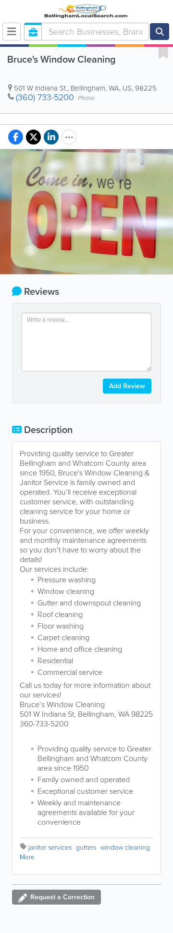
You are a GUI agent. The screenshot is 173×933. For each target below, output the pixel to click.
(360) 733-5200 (45, 97)
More (27, 857)
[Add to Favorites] (163, 52)
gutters (86, 847)
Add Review (127, 386)
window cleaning (125, 847)
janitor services (50, 847)
